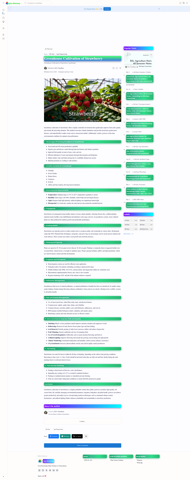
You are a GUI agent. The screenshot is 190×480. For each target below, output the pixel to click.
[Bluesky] (53, 470)
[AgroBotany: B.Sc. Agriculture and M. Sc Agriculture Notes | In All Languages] (12, 3)
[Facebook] (39, 470)
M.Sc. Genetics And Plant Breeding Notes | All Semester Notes (139, 125)
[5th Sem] (135, 104)
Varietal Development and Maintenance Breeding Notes (138, 205)
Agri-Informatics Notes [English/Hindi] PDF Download (138, 152)
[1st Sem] (135, 132)
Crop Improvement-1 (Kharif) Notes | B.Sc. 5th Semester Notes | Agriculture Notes (139, 111)
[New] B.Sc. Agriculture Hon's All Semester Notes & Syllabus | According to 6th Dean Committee (139, 79)
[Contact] (3, 39)
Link (101, 9)
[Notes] (136, 89)
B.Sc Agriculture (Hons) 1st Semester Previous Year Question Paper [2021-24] (139, 138)
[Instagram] (42, 470)
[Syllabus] (148, 72)
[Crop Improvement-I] (144, 104)
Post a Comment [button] (82, 445)
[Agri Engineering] (58, 429)
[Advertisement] (98, 29)
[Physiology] (143, 172)
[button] (3, 2)
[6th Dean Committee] (140, 72)
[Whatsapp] (57, 470)
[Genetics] (136, 119)
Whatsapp (139, 463)
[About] (3, 35)
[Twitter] (46, 470)
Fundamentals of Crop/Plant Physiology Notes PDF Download (139, 177)
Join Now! (107, 9)
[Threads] (50, 470)
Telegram (139, 460)
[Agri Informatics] (143, 146)
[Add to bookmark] (151, 54)
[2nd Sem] (136, 172)
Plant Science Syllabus (117, 460)
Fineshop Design (154, 476)
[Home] (3, 10)
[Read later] (113, 68)
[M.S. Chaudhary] (56, 68)
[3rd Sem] (131, 224)
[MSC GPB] (142, 119)
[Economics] (142, 184)
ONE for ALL (88, 460)
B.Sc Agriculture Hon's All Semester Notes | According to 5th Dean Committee (140, 96)
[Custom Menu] (3, 22)
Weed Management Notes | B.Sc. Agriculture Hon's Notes (139, 165)
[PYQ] (140, 132)
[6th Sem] (47, 429)
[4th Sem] (136, 146)
